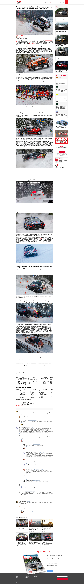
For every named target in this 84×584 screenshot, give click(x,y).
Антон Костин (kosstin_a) (25, 420)
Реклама (35, 580)
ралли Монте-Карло (32, 43)
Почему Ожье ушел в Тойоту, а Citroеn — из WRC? (22, 528)
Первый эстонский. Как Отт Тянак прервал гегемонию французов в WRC (46, 528)
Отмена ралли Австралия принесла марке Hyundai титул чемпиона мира (33, 528)
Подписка (46, 2)
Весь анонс (49, 567)
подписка (63, 578)
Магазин (53, 2)
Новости (24, 2)
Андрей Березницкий (36, 469)
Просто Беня (32, 440)
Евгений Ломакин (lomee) (22, 501)
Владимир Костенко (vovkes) (25, 416)
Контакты (36, 578)
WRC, (17, 405)
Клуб (26, 580)
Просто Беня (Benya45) (29, 444)
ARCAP (42, 2)
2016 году (40, 238)
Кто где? (26, 578)
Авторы (35, 576)
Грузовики (32, 2)
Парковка (27, 577)
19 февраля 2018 (23, 35)
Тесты (28, 2)
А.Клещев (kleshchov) (26, 440)
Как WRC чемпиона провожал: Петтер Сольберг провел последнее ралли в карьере (21, 544)
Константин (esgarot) (26, 423)
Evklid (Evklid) (23, 491)
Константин (32, 416)
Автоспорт (17, 35)
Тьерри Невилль (20, 405)
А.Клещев (35, 444)
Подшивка (38, 2)
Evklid (36, 496)
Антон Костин (32, 423)
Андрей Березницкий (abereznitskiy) (24, 427)
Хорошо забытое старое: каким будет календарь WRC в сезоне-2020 (34, 543)
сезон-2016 (30, 47)
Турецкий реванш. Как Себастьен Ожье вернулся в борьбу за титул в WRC (47, 543)
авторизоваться (22, 409)
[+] (19, 415)
